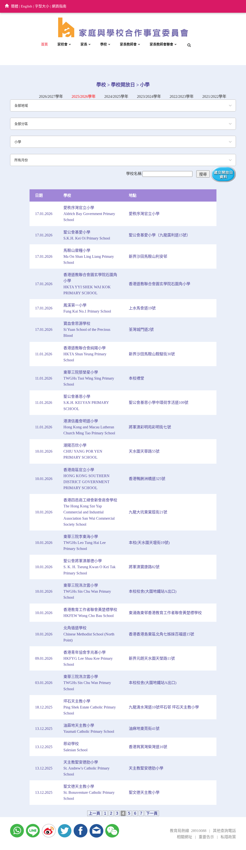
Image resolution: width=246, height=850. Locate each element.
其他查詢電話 (224, 831)
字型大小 (42, 6)
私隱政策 (228, 837)
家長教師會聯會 (161, 44)
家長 (83, 44)
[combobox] (123, 105)
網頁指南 (59, 6)
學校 (103, 44)
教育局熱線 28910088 (188, 831)
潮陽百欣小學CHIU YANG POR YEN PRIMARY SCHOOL (82, 451)
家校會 (62, 44)
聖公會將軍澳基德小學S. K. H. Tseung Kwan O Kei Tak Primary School (89, 567)
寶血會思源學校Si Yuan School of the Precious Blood (86, 329)
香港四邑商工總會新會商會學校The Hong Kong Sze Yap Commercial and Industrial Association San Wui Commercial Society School (90, 512)
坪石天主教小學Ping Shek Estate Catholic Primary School (89, 707)
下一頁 (152, 813)
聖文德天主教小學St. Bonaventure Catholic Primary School (89, 792)
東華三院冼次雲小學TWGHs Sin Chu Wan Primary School (87, 591)
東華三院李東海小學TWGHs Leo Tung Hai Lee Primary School (84, 543)
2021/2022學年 (214, 96)
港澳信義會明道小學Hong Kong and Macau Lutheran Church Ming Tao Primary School (89, 427)
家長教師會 (128, 44)
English (26, 6)
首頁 (44, 44)
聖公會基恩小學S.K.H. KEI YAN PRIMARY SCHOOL (86, 402)
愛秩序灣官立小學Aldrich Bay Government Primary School (89, 214)
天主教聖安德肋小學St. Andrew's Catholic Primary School (86, 768)
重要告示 (206, 837)
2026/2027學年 (51, 96)
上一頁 (94, 813)
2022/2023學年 (182, 96)
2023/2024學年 (149, 96)
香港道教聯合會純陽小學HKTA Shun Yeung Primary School (84, 354)
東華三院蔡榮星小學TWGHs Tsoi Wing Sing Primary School (88, 378)
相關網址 (184, 837)
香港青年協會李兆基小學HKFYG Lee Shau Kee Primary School (88, 658)
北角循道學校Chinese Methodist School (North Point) (88, 634)
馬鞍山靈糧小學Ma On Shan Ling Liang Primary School (88, 256)
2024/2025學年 (116, 96)
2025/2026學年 (84, 96)
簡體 (14, 6)
